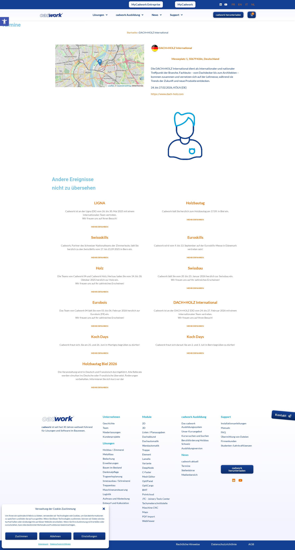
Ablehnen (55, 536)
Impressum (43, 544)
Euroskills (195, 237)
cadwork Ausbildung (128, 14)
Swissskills (99, 237)
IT (246, 4)
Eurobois (100, 302)
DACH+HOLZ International (195, 302)
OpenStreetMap (124, 85)
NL (253, 4)
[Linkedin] (220, 4)
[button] (4, 21)
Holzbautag (195, 203)
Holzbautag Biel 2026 (99, 364)
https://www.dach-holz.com (167, 94)
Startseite (132, 32)
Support (174, 14)
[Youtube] (225, 4)
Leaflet (111, 85)
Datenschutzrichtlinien (60, 544)
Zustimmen (21, 536)
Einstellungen (89, 536)
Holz (99, 268)
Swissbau (195, 268)
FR (233, 4)
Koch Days (99, 336)
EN (240, 4)
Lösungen (98, 14)
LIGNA (99, 203)
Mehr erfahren (99, 226)
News (155, 14)
